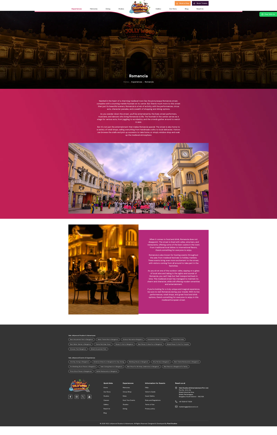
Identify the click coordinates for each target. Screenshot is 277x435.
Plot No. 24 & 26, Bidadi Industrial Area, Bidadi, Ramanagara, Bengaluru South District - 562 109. (194, 392)
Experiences (77, 9)
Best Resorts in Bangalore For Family (176, 366)
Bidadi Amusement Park (98, 349)
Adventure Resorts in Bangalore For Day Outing (108, 362)
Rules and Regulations (153, 400)
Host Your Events (129, 400)
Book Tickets (201, 3)
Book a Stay (184, 3)
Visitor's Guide (150, 392)
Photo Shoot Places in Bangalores (81, 371)
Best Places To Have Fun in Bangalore (150, 344)
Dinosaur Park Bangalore (78, 349)
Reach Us (199, 9)
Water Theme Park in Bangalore (108, 339)
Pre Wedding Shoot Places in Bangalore (83, 366)
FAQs (147, 388)
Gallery (158, 9)
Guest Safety (150, 396)
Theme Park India (178, 339)
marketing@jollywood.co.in (188, 407)
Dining (108, 9)
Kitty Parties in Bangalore (161, 362)
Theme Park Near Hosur (103, 344)
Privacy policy (150, 409)
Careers (106, 400)
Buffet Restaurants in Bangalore (107, 371)
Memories (93, 9)
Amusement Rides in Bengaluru (157, 339)
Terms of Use (149, 404)
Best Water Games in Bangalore (80, 344)
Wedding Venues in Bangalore (138, 362)
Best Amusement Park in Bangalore (81, 339)
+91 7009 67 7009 (185, 402)
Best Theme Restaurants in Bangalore (186, 362)
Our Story (173, 9)
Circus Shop (127, 392)
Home (126, 82)
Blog (186, 9)
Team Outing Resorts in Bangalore (111, 366)
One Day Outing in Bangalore (79, 362)
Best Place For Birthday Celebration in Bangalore (143, 366)
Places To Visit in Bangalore (124, 344)
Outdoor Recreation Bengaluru (133, 339)
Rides (125, 396)
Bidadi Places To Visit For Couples (178, 344)
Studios (121, 9)
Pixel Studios (172, 423)
